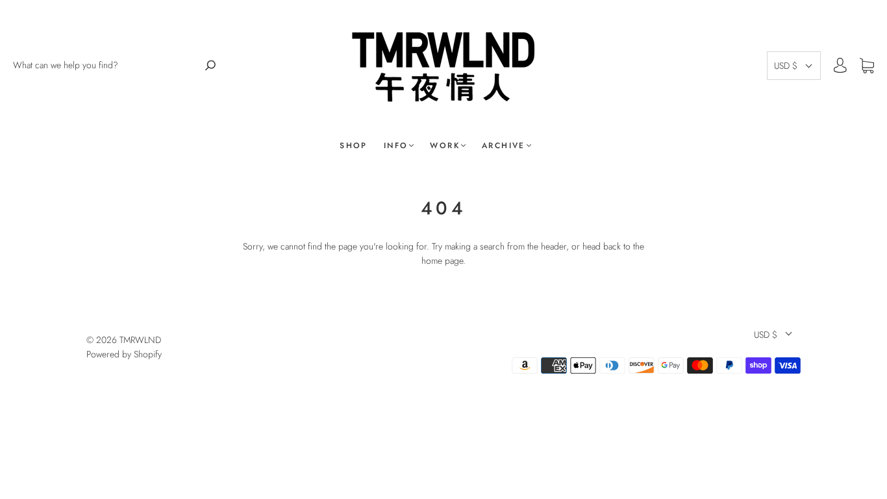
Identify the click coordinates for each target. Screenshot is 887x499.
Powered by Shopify (124, 354)
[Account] (840, 65)
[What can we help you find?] (106, 65)
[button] (794, 65)
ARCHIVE (503, 146)
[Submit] (210, 65)
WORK (445, 146)
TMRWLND (140, 339)
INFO (396, 146)
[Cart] (867, 66)
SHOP (354, 146)
